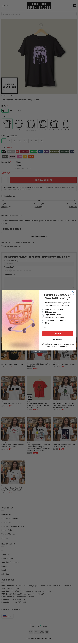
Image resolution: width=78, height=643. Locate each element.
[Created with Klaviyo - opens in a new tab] (39, 351)
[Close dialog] (73, 292)
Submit (57, 333)
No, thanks (57, 340)
